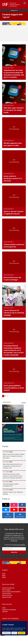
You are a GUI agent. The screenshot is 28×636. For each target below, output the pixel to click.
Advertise (24, 402)
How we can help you (8, 588)
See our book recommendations (11, 591)
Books (4, 577)
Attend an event (6, 597)
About (4, 607)
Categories (13, 10)
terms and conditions (19, 545)
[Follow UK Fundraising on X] (6, 505)
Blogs (3, 575)
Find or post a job (7, 595)
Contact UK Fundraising (9, 609)
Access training (6, 593)
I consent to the (14, 545)
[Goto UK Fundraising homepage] (13, 4)
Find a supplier (6, 589)
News (3, 573)
